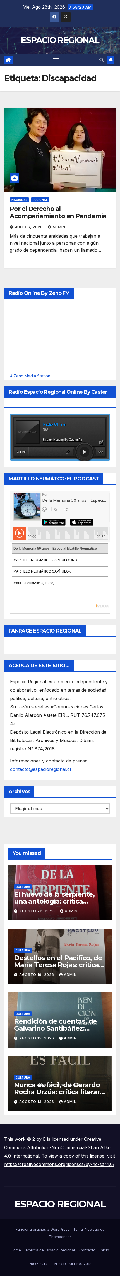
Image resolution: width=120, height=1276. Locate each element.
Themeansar (60, 1236)
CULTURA (23, 886)
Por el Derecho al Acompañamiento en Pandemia (58, 212)
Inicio (104, 1250)
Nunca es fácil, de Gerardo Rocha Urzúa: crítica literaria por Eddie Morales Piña (59, 1092)
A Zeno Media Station (30, 376)
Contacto (87, 1250)
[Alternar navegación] (56, 60)
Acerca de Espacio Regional (50, 1250)
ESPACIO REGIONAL (60, 40)
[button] (101, 60)
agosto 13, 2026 (37, 1102)
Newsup (92, 1229)
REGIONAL (40, 200)
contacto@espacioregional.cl (40, 769)
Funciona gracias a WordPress (43, 1229)
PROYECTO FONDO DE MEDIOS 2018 (60, 1263)
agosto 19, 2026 (37, 974)
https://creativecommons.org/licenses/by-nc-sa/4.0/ (59, 1164)
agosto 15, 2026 (37, 1038)
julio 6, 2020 (29, 227)
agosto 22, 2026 (37, 911)
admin (58, 227)
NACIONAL (19, 200)
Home (16, 1250)
